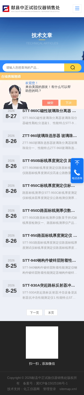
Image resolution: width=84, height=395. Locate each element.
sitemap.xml (68, 389)
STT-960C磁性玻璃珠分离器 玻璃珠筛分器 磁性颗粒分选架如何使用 (49, 111)
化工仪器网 (31, 389)
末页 (51, 312)
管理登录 (49, 389)
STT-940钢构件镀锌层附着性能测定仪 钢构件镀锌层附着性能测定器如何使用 (49, 260)
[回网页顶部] (77, 162)
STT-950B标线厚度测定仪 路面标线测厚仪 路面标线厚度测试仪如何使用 (49, 160)
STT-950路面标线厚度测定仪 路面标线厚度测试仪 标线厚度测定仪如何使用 (49, 235)
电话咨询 (77, 178)
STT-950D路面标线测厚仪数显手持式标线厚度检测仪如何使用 (49, 210)
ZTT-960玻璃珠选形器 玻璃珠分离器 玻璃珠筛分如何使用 (49, 136)
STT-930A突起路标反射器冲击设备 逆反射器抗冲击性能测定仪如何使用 (49, 285)
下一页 (34, 312)
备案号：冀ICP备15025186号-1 (45, 383)
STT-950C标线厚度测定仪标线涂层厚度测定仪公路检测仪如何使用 (49, 185)
